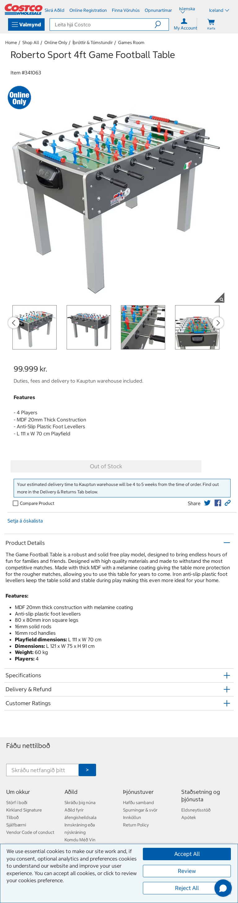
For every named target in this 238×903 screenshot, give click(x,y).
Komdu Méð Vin (79, 840)
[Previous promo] (14, 323)
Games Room (131, 42)
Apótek (188, 817)
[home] (23, 9)
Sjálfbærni (16, 825)
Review (187, 870)
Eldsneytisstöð (195, 810)
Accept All (187, 853)
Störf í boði (16, 802)
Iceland (216, 10)
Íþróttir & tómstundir (93, 42)
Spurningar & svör (140, 810)
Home (11, 42)
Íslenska (187, 9)
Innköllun (132, 817)
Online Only (55, 42)
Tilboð (12, 817)
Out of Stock (106, 466)
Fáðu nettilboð (28, 745)
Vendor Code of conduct (30, 832)
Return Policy (136, 825)
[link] (207, 503)
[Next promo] (218, 323)
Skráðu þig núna (79, 802)
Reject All (187, 888)
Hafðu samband (138, 802)
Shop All (30, 42)
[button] (162, 24)
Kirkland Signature (24, 810)
